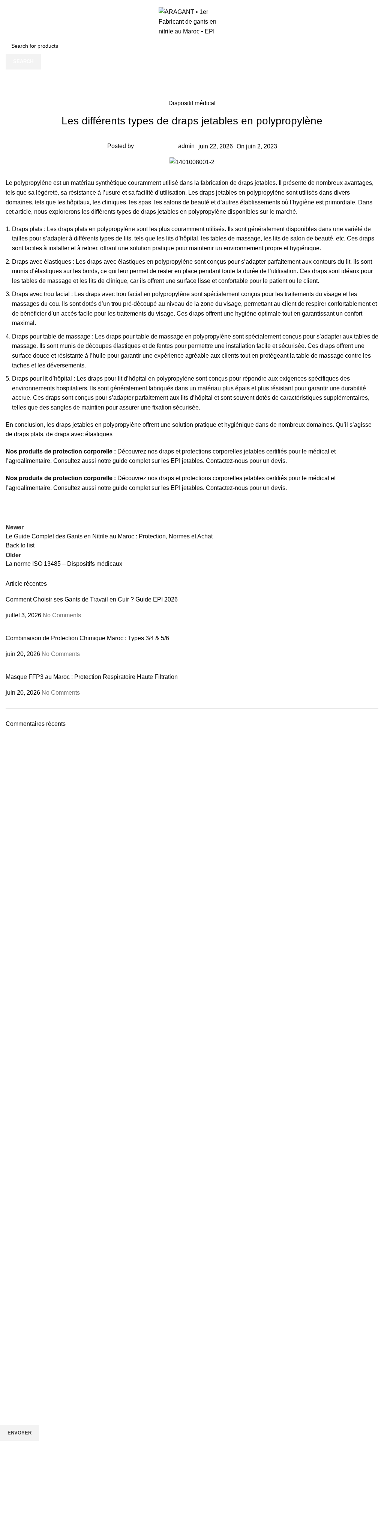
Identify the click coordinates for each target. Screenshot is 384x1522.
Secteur (12, 1161)
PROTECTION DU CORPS (31, 1109)
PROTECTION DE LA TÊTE (33, 1084)
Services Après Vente (25, 1302)
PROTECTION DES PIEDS (31, 1135)
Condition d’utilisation (25, 1315)
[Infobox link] (192, 974)
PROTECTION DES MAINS (32, 1122)
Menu (7, 1250)
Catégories (17, 1071)
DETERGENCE (18, 1148)
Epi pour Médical (20, 1238)
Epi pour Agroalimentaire (29, 1212)
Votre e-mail (16, 1392)
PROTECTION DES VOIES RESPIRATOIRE (52, 1096)
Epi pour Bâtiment (21, 1199)
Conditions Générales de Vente (37, 1327)
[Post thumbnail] (62, 629)
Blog (5, 1263)
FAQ (5, 1289)
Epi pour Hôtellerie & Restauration (40, 1225)
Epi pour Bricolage (22, 1186)
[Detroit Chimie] (192, 861)
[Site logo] (192, 21)
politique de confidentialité (125, 1474)
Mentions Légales (21, 1341)
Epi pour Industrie (21, 1173)
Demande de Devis (22, 1276)
